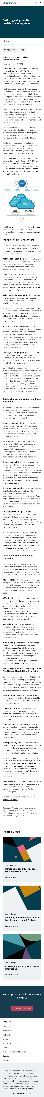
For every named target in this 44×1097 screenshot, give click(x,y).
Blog (22, 50)
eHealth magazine (10, 799)
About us (6, 1027)
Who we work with (10, 1043)
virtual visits (8, 76)
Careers (6, 1056)
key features (15, 164)
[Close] (41, 1067)
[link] (22, 1008)
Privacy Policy (27, 1089)
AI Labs (6, 1039)
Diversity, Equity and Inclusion (14, 1052)
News (5, 1048)
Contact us (7, 1060)
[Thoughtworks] (10, 3)
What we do (7, 1031)
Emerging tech (9, 50)
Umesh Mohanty (12, 57)
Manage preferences (22, 1093)
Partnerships (7, 1035)
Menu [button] (37, 3)
